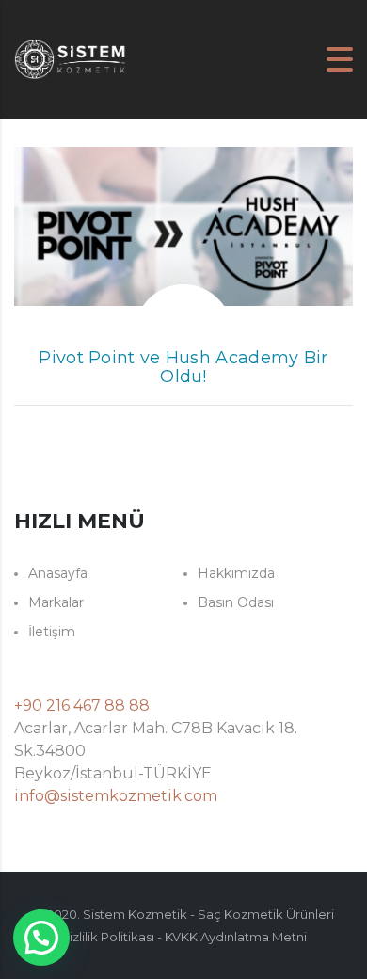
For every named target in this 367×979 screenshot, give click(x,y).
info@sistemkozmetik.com (115, 796)
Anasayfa (58, 573)
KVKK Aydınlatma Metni (236, 936)
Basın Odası (236, 602)
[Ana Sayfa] (70, 58)
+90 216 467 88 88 (82, 705)
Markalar (56, 602)
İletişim (51, 631)
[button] (41, 937)
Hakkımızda (236, 573)
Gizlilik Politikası (107, 936)
